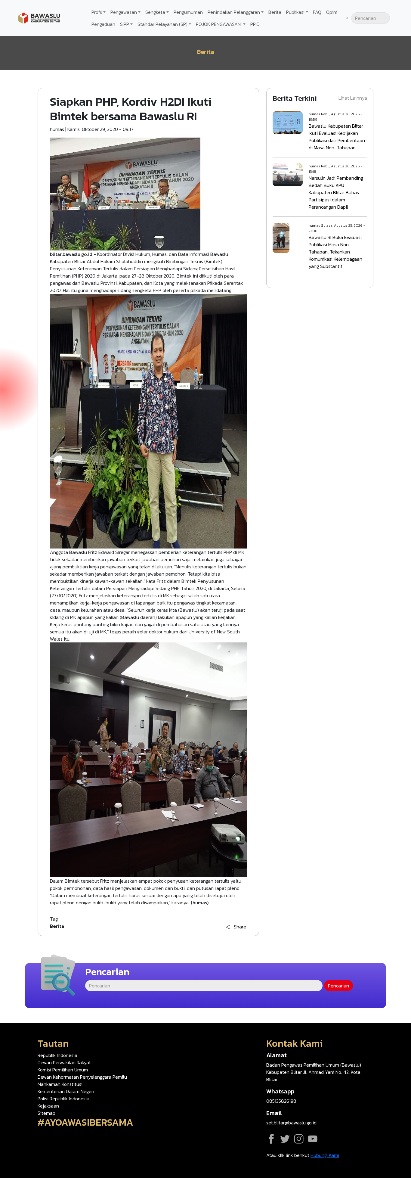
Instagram (299, 1139)
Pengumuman (188, 12)
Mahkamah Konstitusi (60, 1084)
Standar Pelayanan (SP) (162, 24)
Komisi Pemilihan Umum (63, 1069)
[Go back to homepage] (39, 17)
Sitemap (46, 1113)
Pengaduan (103, 24)
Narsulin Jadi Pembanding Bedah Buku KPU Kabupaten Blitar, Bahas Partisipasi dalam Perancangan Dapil (336, 192)
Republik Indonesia (57, 1055)
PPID (255, 24)
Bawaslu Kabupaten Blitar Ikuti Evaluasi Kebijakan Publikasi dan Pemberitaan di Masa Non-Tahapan (337, 136)
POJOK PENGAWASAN (219, 24)
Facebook (271, 1139)
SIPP (124, 24)
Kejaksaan (48, 1105)
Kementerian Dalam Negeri (66, 1091)
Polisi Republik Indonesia (63, 1098)
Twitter (285, 1139)
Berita (274, 12)
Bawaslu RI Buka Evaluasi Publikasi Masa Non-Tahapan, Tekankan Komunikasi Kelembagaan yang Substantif (335, 252)
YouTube (312, 1139)
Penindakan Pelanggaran (234, 12)
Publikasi (295, 12)
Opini (331, 12)
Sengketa (155, 12)
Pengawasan (123, 12)
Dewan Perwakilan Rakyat (64, 1062)
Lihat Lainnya (352, 97)
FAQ (317, 12)
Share (240, 927)
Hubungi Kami (325, 1155)
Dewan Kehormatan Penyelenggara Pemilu (82, 1076)
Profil (96, 12)
